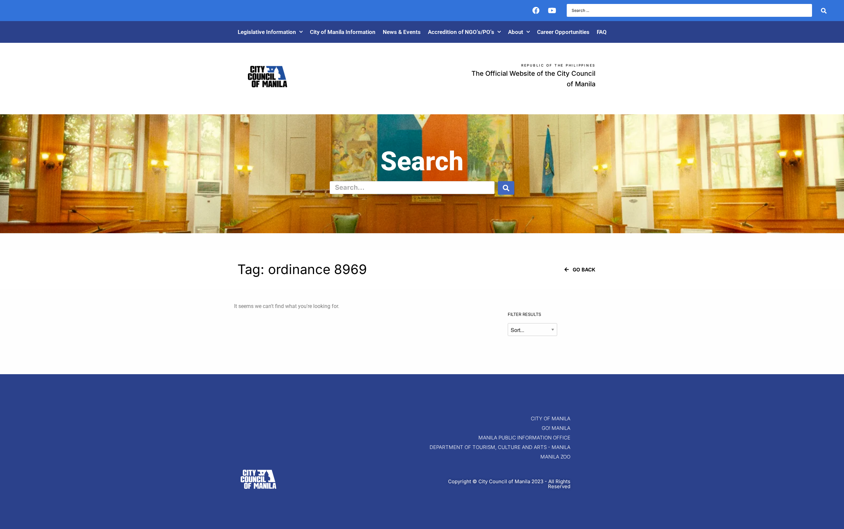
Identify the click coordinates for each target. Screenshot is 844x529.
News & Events (402, 32)
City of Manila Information (343, 32)
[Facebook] (536, 10)
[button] (580, 269)
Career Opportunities (563, 32)
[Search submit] (823, 10)
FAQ (602, 32)
